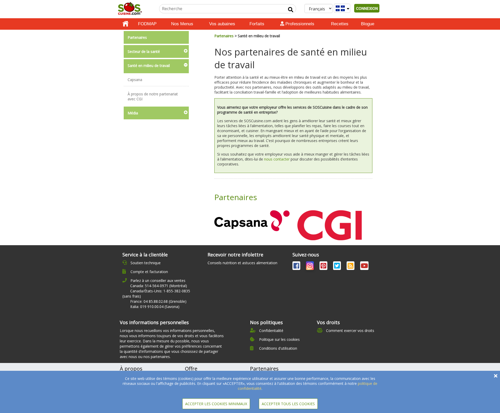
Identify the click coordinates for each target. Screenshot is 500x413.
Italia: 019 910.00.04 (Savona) (154, 306)
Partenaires (137, 37)
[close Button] (495, 376)
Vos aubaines (222, 23)
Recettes (339, 23)
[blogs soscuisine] (351, 266)
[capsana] (251, 220)
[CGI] (329, 224)
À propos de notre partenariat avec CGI (153, 96)
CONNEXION (367, 8)
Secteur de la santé (144, 51)
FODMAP (147, 23)
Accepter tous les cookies (288, 403)
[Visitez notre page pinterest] (324, 266)
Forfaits (256, 23)
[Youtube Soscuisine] (364, 266)
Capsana (135, 79)
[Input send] (290, 10)
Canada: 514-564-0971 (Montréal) (158, 285)
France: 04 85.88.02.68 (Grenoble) (158, 301)
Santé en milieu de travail (149, 65)
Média (133, 112)
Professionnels (299, 23)
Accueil (125, 24)
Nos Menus (182, 23)
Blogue (367, 23)
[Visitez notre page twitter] (337, 266)
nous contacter (277, 159)
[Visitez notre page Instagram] (310, 266)
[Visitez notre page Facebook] (296, 266)
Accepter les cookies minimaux (216, 403)
